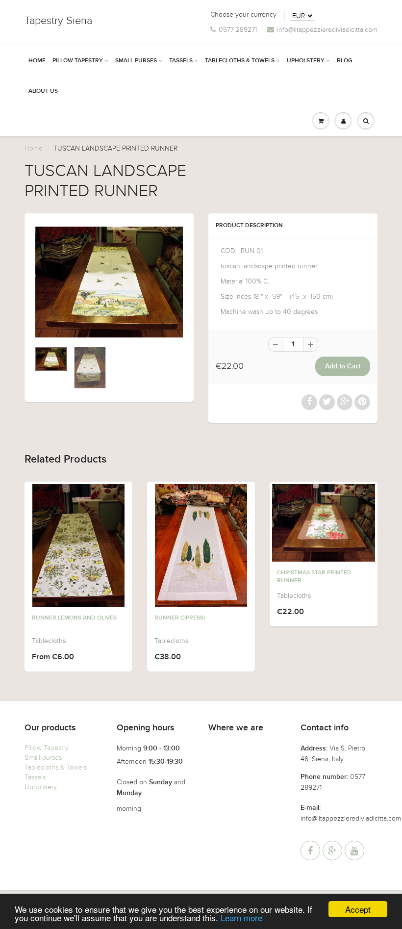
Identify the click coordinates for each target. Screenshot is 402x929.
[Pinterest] (332, 850)
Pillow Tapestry (77, 61)
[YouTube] (354, 850)
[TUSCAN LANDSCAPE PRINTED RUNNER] (109, 282)
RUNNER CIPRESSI (179, 618)
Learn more (241, 917)
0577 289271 (238, 30)
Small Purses (136, 61)
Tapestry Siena (58, 20)
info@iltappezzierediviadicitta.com (327, 30)
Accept (358, 909)
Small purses (43, 757)
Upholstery (306, 61)
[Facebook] (310, 850)
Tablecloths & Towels (240, 61)
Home (37, 61)
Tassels (181, 61)
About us (43, 91)
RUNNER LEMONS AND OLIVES (74, 618)
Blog (344, 61)
